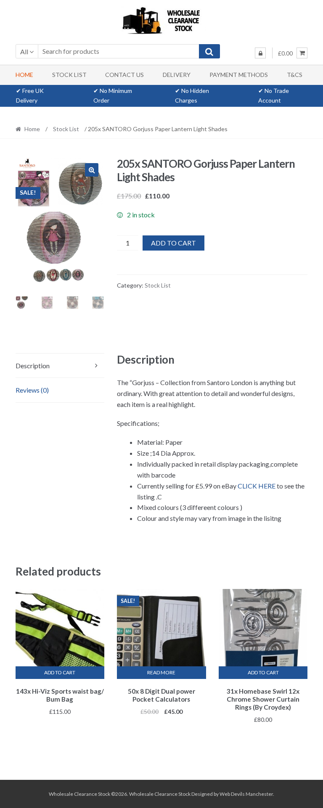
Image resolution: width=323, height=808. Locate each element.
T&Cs (294, 74)
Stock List (69, 74)
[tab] (60, 366)
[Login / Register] (260, 53)
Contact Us (124, 74)
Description (33, 366)
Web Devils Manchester (246, 794)
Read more (161, 672)
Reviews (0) (32, 390)
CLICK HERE (256, 486)
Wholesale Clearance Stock (160, 794)
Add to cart (173, 243)
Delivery (177, 74)
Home (24, 74)
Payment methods (238, 74)
